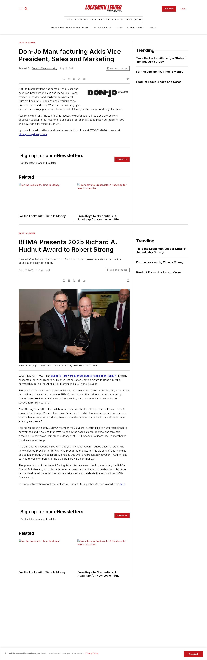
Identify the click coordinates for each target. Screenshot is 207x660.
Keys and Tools (136, 28)
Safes (153, 28)
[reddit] (79, 78)
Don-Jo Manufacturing (44, 68)
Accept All (193, 654)
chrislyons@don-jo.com (33, 134)
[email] (84, 78)
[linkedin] (69, 78)
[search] (26, 9)
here (122, 484)
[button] (21, 9)
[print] (128, 78)
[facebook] (64, 78)
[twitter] (74, 78)
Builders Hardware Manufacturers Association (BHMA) (84, 375)
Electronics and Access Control (70, 28)
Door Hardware (102, 28)
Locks (119, 28)
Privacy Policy (91, 653)
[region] (103, 654)
